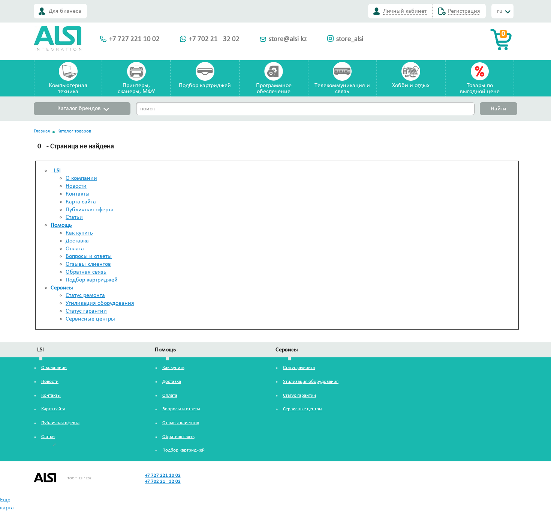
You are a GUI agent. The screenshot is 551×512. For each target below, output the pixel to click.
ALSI (56, 171)
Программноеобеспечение (274, 89)
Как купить (79, 233)
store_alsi (349, 39)
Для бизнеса (65, 11)
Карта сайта (81, 202)
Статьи (74, 217)
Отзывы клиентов (88, 264)
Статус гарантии (86, 311)
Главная (42, 131)
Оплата (75, 249)
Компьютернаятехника (68, 89)
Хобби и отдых (411, 86)
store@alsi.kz (288, 39)
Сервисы (62, 288)
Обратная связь (86, 272)
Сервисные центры (90, 319)
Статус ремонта (85, 295)
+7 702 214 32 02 (214, 39)
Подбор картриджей (205, 86)
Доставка (77, 241)
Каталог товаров (74, 131)
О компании (81, 178)
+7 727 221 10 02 (134, 39)
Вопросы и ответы (89, 256)
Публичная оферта (90, 210)
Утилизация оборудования (100, 303)
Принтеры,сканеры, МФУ (136, 89)
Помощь (61, 225)
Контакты (78, 194)
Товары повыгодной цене (480, 89)
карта (7, 508)
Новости (76, 186)
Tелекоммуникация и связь (342, 89)
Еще (5, 500)
